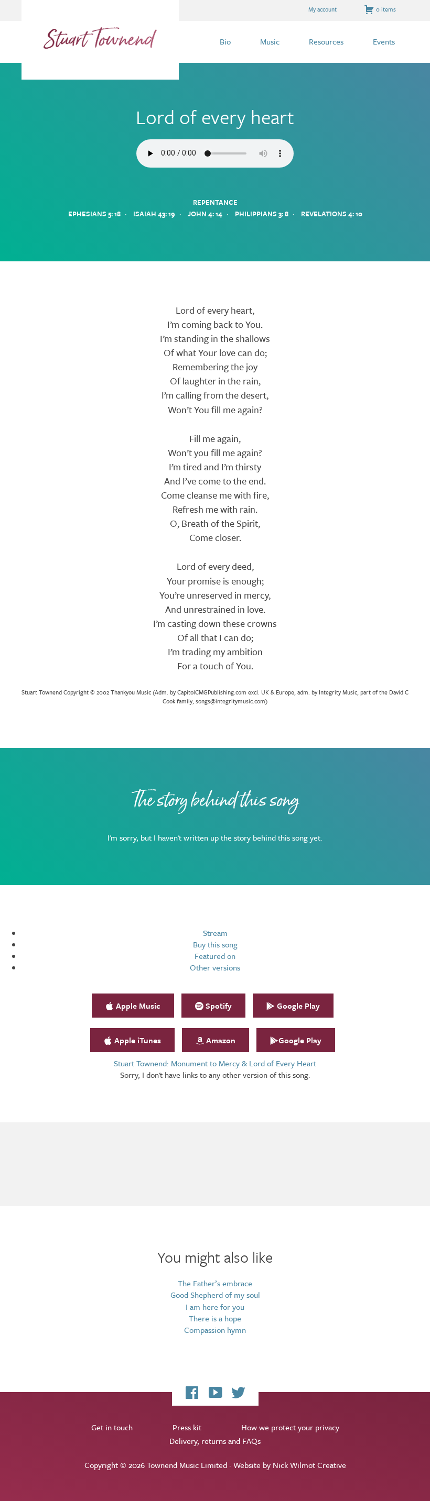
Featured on (215, 956)
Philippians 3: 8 (261, 213)
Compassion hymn (215, 1330)
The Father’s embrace (215, 1283)
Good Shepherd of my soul (215, 1294)
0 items (385, 9)
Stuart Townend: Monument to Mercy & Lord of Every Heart (215, 1063)
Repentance (215, 202)
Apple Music (137, 1005)
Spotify (217, 1005)
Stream (215, 933)
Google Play (297, 1005)
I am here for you (215, 1306)
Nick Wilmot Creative (309, 1465)
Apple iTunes (136, 1040)
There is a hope (215, 1318)
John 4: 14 (205, 213)
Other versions (215, 967)
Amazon (219, 1040)
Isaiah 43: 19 (154, 213)
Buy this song (215, 944)
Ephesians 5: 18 (94, 213)
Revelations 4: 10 (331, 213)
